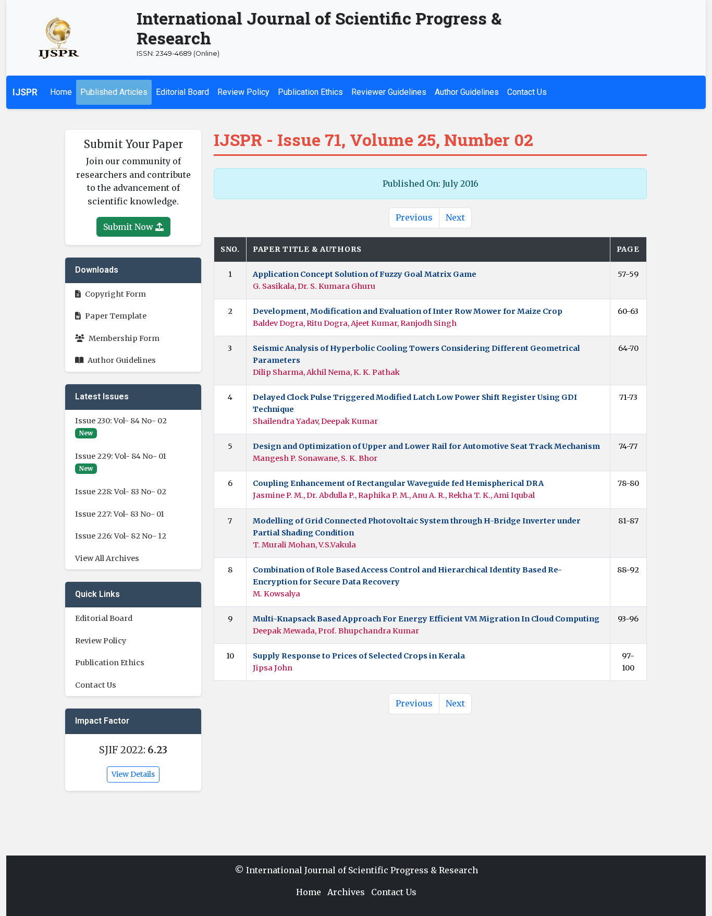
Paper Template (115, 316)
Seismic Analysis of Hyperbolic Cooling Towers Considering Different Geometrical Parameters (416, 354)
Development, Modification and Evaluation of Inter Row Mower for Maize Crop (407, 311)
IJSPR (25, 92)
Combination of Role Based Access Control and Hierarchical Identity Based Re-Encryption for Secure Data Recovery (407, 576)
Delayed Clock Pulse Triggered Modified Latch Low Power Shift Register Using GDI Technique (415, 403)
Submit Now (129, 227)
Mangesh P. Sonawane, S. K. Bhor (315, 458)
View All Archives (107, 558)
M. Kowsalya (276, 594)
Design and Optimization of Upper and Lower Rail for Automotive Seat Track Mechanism (426, 446)
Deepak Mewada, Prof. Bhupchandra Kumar (336, 631)
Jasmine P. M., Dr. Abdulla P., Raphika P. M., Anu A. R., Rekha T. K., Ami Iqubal (394, 495)
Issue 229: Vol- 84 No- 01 (120, 456)
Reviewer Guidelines (388, 92)
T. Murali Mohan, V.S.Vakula (304, 544)
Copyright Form (115, 294)
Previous (414, 217)
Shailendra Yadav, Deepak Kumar (315, 421)
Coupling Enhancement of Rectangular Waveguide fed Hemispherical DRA (398, 483)
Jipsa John (272, 668)
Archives (346, 892)
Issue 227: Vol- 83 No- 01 (119, 514)
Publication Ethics (310, 92)
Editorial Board (182, 92)
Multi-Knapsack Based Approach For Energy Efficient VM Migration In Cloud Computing (426, 619)
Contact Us (527, 92)
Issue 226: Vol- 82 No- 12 (120, 536)
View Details (133, 774)
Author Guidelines (467, 92)
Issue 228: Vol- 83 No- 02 (120, 491)
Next (455, 217)
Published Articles (114, 92)
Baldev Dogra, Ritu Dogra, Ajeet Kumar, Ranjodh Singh (355, 323)
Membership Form (124, 338)
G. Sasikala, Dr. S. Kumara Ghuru (314, 286)
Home (61, 92)
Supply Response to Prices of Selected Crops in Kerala (359, 656)
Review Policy (243, 92)
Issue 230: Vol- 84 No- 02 (121, 420)
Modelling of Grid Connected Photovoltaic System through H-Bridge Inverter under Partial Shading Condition (417, 527)
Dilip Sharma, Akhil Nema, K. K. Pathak (326, 372)
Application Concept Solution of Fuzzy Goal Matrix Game (364, 274)
